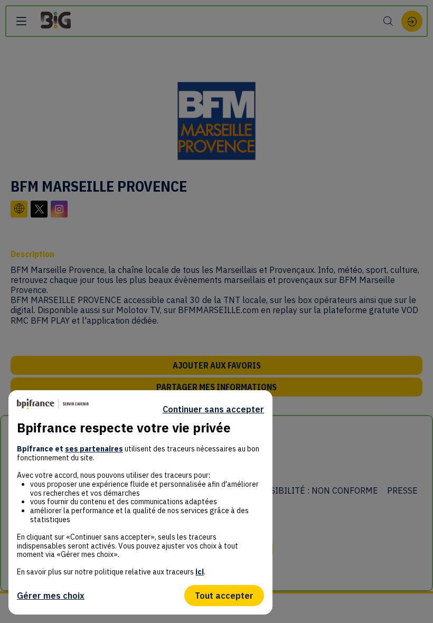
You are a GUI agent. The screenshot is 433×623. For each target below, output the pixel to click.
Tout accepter (224, 595)
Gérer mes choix (50, 595)
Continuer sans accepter (213, 409)
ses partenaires (94, 449)
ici (199, 572)
